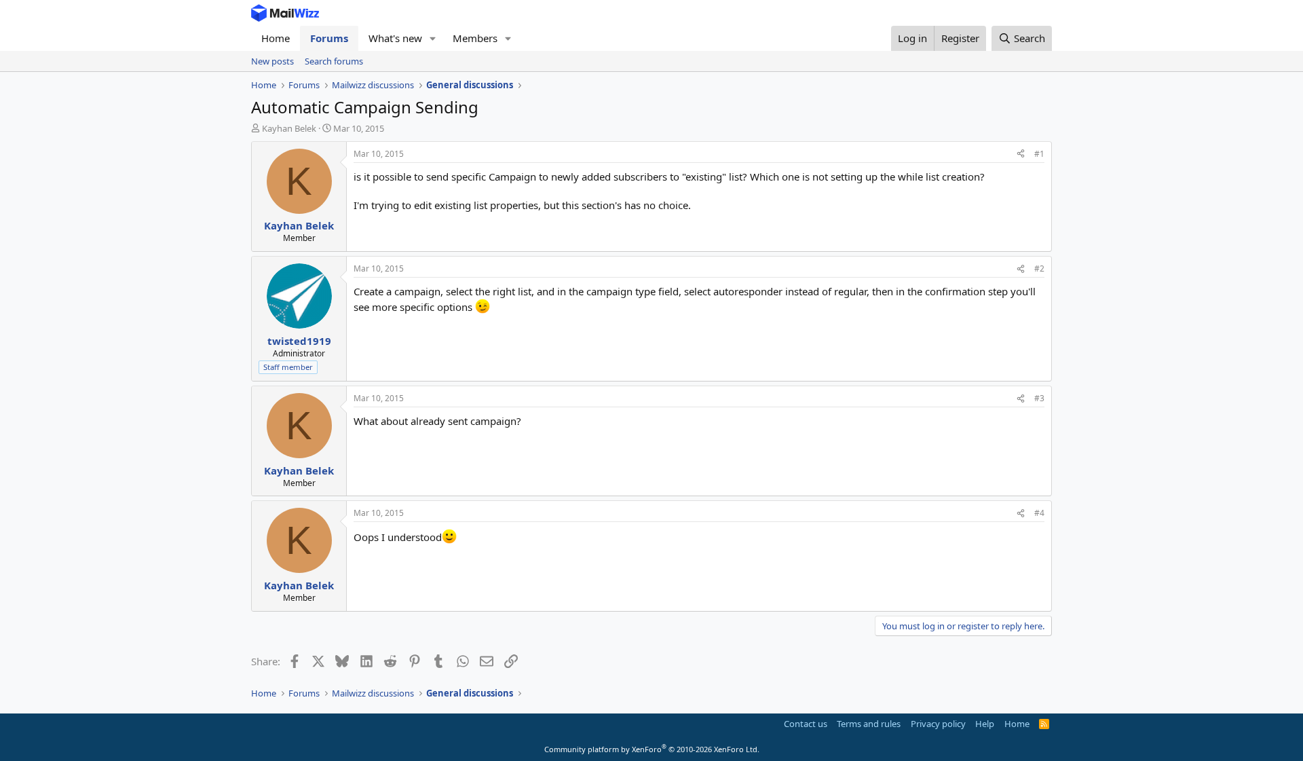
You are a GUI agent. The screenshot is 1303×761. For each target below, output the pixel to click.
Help (984, 724)
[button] (432, 38)
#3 (1039, 398)
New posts (272, 61)
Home (275, 38)
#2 (1039, 268)
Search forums (334, 61)
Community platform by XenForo (651, 749)
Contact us (805, 724)
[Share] (1021, 154)
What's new (395, 38)
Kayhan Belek (289, 128)
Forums (329, 38)
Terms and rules (869, 724)
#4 (1039, 513)
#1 (1039, 154)
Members (475, 38)
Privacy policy (938, 724)
